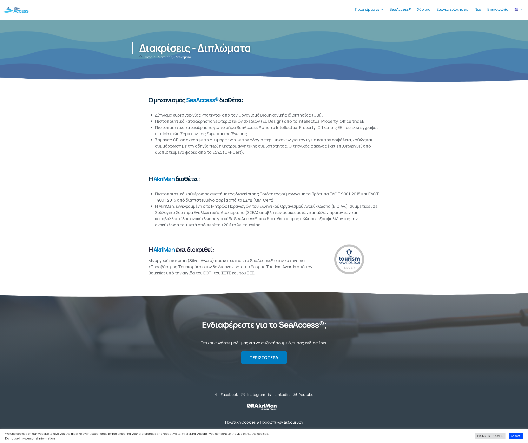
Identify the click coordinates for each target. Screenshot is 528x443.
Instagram (255, 394)
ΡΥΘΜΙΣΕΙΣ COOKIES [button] (490, 436)
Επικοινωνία (497, 9)
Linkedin (282, 394)
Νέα (478, 9)
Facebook (229, 394)
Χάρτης (423, 9)
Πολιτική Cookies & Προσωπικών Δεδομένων (264, 422)
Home (148, 57)
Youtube (306, 394)
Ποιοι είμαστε (367, 9)
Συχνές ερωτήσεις (452, 9)
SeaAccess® (400, 9)
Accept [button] (515, 436)
